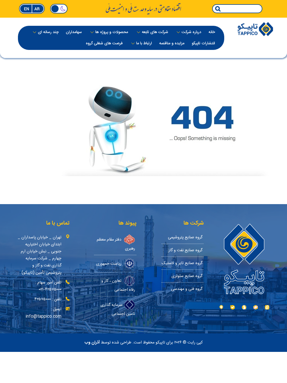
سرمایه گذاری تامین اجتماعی (118, 309)
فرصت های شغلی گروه (104, 43)
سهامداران (74, 32)
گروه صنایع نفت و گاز (185, 250)
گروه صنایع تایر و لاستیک (182, 263)
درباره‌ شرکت (191, 32)
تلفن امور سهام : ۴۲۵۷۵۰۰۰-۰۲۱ (48, 286)
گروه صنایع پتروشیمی (185, 237)
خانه (212, 32)
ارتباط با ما (144, 43)
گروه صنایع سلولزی (187, 276)
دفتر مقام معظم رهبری (116, 244)
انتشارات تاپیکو (203, 43)
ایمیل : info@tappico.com (43, 313)
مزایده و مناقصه (171, 43)
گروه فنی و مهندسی (186, 288)
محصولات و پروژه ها (111, 32)
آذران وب (92, 342)
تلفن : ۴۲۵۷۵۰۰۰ (47, 299)
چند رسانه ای (48, 32)
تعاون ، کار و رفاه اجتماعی (118, 285)
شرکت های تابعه (155, 32)
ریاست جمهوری (109, 263)
